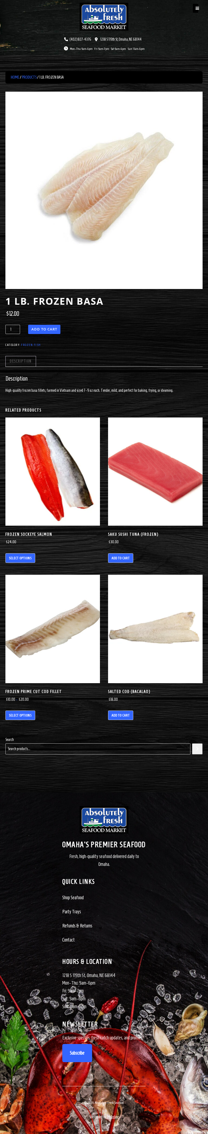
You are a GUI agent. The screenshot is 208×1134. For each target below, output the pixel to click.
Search (9, 739)
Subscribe (77, 1053)
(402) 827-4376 (80, 39)
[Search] (197, 748)
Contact (68, 940)
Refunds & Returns (77, 926)
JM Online (112, 1117)
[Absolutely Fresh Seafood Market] (104, 16)
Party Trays (71, 911)
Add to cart (44, 329)
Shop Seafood (73, 897)
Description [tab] (21, 361)
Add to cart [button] (121, 558)
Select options (20, 558)
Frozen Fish (31, 344)
